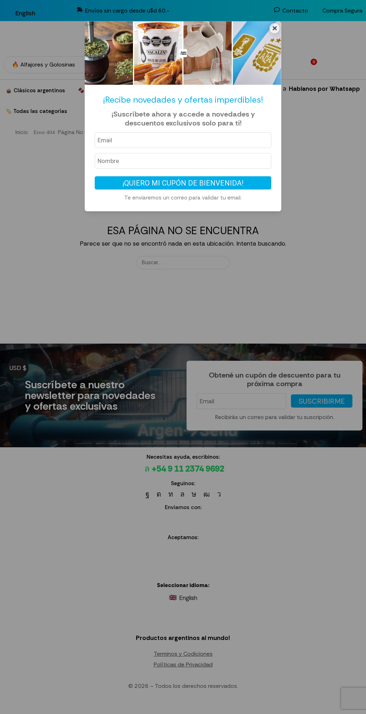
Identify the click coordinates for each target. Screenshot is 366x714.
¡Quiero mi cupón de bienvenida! (183, 183)
